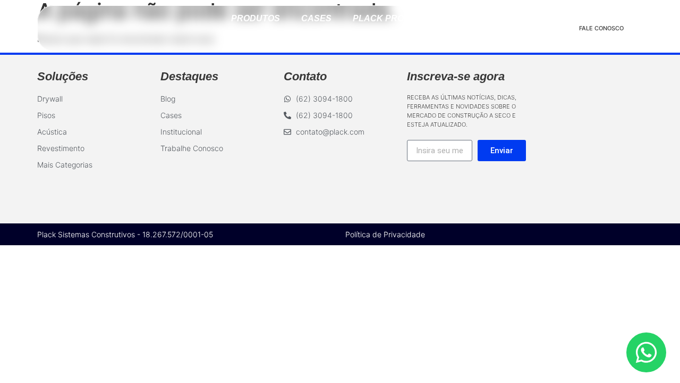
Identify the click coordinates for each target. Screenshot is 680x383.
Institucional (340, 37)
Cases (316, 18)
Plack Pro (378, 18)
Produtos (255, 18)
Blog (437, 18)
